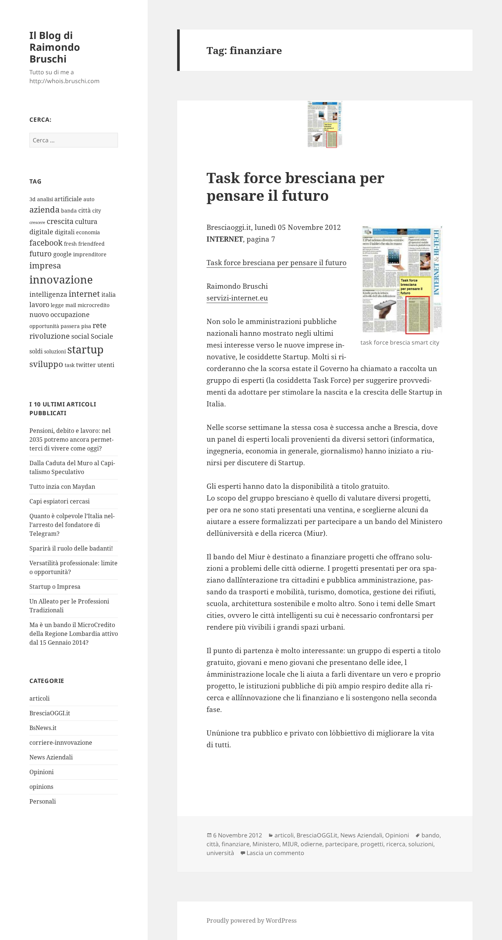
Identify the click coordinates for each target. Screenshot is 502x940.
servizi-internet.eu (237, 298)
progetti (372, 844)
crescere (37, 222)
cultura (86, 221)
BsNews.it (43, 728)
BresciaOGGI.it (49, 713)
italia (108, 295)
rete (100, 325)
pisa (86, 326)
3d (32, 199)
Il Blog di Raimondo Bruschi (54, 46)
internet (84, 293)
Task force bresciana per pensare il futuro (295, 186)
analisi (45, 199)
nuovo (39, 314)
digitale (41, 231)
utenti (105, 365)
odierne (311, 844)
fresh (70, 243)
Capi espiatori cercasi (59, 501)
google (62, 254)
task (70, 365)
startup (85, 349)
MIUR (290, 844)
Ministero (265, 844)
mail (70, 305)
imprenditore (90, 254)
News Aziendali (51, 757)
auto (88, 199)
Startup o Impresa (54, 587)
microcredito (94, 305)
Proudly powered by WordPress (252, 920)
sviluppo (46, 364)
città (84, 210)
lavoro (39, 304)
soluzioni (55, 351)
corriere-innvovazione (60, 742)
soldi (36, 351)
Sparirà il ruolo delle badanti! (71, 548)
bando (431, 835)
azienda (44, 209)
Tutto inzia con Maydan (62, 487)
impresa (45, 265)
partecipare (341, 844)
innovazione (61, 279)
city (96, 210)
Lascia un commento (275, 853)
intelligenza (48, 294)
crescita (60, 221)
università (220, 853)
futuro (40, 254)
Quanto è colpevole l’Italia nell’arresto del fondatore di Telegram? (72, 525)
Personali (42, 801)
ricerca (395, 844)
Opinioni (41, 772)
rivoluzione (49, 336)
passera (70, 326)
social (80, 336)
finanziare (236, 844)
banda (69, 210)
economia (88, 232)
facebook (45, 242)
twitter (86, 365)
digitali (65, 232)
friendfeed (91, 243)
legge (57, 305)
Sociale (102, 336)
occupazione (70, 314)
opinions (41, 787)
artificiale (68, 199)
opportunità (44, 326)
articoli (39, 698)
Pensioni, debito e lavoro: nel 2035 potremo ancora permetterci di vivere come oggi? (71, 439)
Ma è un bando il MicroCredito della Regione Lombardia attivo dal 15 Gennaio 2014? (73, 634)
